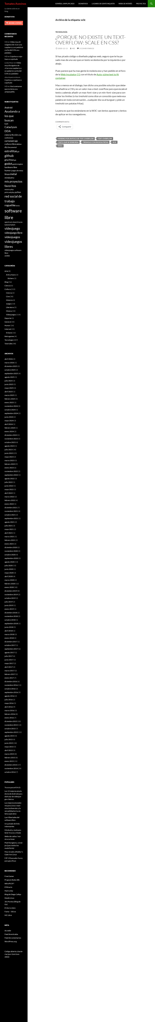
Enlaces (9, 333)
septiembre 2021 (11, 518)
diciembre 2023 (11, 435)
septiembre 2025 (11, 373)
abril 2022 (9, 493)
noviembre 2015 (11, 725)
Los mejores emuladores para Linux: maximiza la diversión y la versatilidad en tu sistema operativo (13, 808)
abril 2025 (9, 391)
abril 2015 (9, 750)
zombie (7, 256)
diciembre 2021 (11, 507)
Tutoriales (8, 343)
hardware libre (11, 167)
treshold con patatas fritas (95, 142)
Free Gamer (9, 876)
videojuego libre (13, 232)
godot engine (17, 164)
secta (18, 206)
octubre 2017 (10, 645)
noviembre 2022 (11, 471)
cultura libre (10, 144)
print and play (10, 192)
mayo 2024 (9, 420)
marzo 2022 (9, 497)
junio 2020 (9, 569)
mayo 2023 (9, 457)
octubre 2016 (10, 689)
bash (6, 124)
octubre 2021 (10, 515)
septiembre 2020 (11, 558)
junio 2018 (9, 627)
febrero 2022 (10, 500)
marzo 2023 (9, 460)
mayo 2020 (9, 573)
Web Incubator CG (70, 74)
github (9, 155)
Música (9, 311)
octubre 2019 (10, 598)
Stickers (11, 278)
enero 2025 (9, 402)
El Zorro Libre (10, 908)
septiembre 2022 (11, 475)
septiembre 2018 (11, 623)
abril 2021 (9, 533)
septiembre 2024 (11, 413)
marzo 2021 (9, 536)
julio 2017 (9, 656)
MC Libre (8, 915)
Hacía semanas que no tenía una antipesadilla (13, 89)
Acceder (8, 930)
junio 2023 (9, 453)
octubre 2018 (10, 620)
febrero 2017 (10, 674)
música (7, 189)
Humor (7, 325)
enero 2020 (9, 587)
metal (13, 174)
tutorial (7, 225)
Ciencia (7, 285)
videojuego (12, 228)
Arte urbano (11, 275)
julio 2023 (9, 449)
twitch (12, 225)
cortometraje (11, 141)
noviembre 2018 (11, 616)
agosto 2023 (9, 446)
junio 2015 (9, 743)
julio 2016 (9, 699)
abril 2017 (9, 667)
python (18, 192)
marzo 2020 (9, 580)
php (12, 189)
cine (19, 135)
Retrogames (9, 336)
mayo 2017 (9, 663)
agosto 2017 (9, 652)
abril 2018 (9, 631)
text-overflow (105, 139)
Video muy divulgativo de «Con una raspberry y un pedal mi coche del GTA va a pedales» (14, 47)
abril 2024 (9, 424)
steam (14, 222)
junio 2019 (9, 605)
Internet (8, 329)
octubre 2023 (10, 442)
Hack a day (9, 891)
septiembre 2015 (11, 732)
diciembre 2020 (11, 547)
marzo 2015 (9, 754)
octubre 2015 (10, 728)
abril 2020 (9, 576)
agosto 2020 (9, 562)
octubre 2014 (10, 772)
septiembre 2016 (11, 692)
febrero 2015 (10, 757)
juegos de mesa (17, 170)
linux (7, 174)
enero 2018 (9, 638)
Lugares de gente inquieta (103, 4)
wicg (60, 146)
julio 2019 (9, 602)
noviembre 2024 (11, 406)
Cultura (8, 289)
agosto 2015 (9, 736)
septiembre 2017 (11, 649)
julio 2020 (9, 565)
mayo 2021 (9, 529)
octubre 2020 (10, 555)
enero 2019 (9, 609)
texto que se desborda (68, 142)
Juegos (9, 304)
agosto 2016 (9, 696)
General (8, 322)
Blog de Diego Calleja (13, 894)
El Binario (8, 887)
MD (73, 48)
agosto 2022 (9, 478)
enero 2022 (9, 504)
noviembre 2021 (11, 511)
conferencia (9, 138)
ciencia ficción (11, 134)
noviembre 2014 (11, 768)
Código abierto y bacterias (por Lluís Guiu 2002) (14, 954)
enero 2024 (9, 431)
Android (8, 107)
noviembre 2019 (11, 594)
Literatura (10, 307)
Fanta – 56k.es (10, 911)
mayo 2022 (9, 489)
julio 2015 (9, 739)
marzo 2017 (9, 670)
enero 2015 (9, 761)
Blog (6, 282)
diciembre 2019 (11, 591)
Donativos (83, 4)
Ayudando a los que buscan (12, 116)
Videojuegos (11, 314)
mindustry (9, 177)
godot (8, 163)
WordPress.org (11, 941)
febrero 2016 (10, 714)
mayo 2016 (9, 703)
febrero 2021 (10, 540)
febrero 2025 (10, 399)
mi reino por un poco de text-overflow (76, 139)
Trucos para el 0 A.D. (13, 787)
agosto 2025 (9, 377)
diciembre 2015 (11, 721)
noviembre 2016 (11, 685)
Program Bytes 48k (12, 880)
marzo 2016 (9, 710)
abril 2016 (9, 707)
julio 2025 (9, 381)
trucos (19, 222)
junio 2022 (9, 486)
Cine (8, 296)
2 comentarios (86, 48)
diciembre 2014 (11, 765)
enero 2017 (9, 678)
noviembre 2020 (11, 551)
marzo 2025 (9, 395)
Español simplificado (64, 4)
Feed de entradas (11, 934)
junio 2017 (9, 660)
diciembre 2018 (11, 612)
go (15, 160)
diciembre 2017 (11, 641)
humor (8, 170)
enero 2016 (9, 718)
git (18, 151)
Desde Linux (9, 898)
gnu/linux (9, 159)
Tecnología (61, 32)
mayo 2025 (9, 388)
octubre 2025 (10, 370)
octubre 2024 (10, 410)
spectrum (8, 222)
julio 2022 (9, 482)
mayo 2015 (9, 747)
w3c (114, 142)
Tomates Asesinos (15, 3)
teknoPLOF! (9, 883)
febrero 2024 (10, 428)
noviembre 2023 (11, 439)
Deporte (8, 318)
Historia (9, 300)
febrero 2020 (10, 583)
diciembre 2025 (11, 366)
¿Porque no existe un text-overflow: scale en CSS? (90, 40)
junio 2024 (9, 417)
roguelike (10, 205)
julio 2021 (9, 526)
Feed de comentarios (13, 938)
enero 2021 (9, 544)
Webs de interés (125, 4)
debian (18, 144)
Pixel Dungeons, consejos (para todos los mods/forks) (14, 845)
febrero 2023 (10, 464)
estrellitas (11, 151)
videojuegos (12, 237)
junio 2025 (9, 384)
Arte (6, 271)
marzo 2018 (9, 634)
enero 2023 (9, 468)
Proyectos (141, 4)
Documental (12, 147)
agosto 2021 (9, 522)
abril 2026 (9, 359)
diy (6, 147)
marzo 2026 (9, 362)
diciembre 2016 (11, 681)
